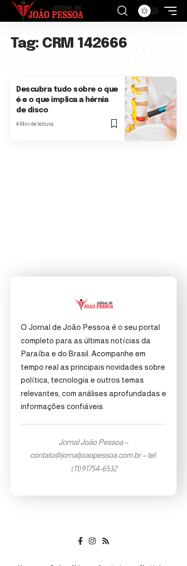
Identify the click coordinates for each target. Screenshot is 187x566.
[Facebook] (80, 541)
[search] (122, 11)
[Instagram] (92, 541)
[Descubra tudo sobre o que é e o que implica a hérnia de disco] (151, 108)
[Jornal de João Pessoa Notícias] (46, 11)
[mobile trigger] (168, 11)
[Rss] (105, 541)
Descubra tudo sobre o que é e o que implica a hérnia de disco (67, 99)
